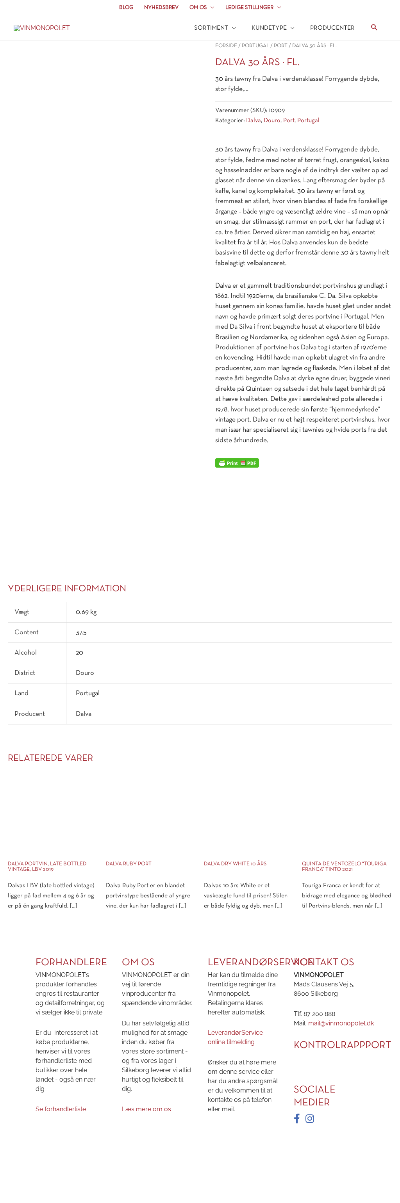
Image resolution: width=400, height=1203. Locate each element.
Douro (272, 120)
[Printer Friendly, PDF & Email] (237, 463)
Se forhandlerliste (61, 1109)
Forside (226, 45)
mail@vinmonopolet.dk (341, 1023)
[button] (374, 28)
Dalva (253, 120)
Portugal (255, 45)
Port (281, 45)
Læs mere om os (146, 1109)
